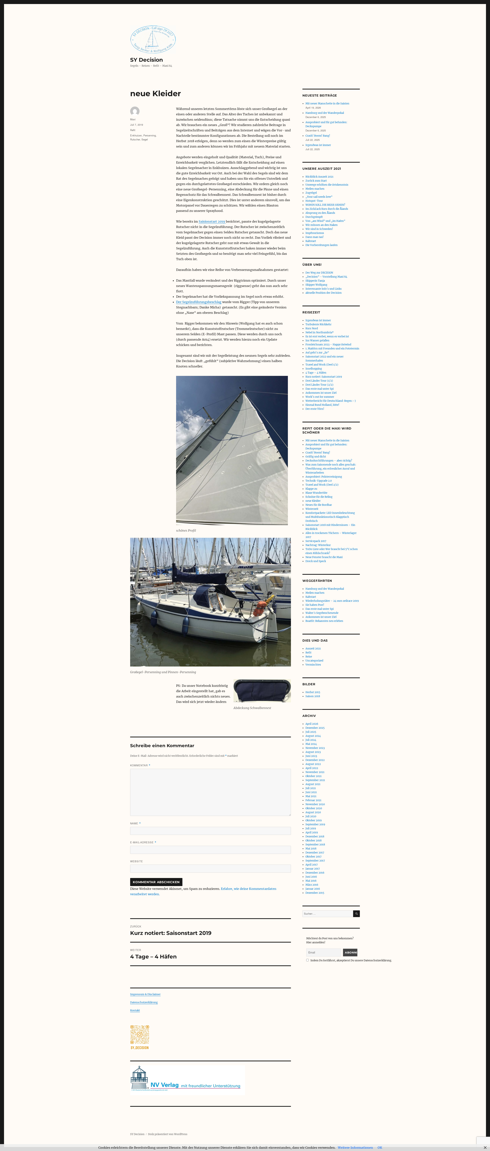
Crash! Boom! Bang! (317, 135)
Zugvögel (311, 192)
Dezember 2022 (315, 760)
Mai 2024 (311, 744)
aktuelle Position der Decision (323, 292)
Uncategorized (314, 660)
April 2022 (311, 768)
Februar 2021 (313, 800)
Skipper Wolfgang (316, 284)
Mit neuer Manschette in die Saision (327, 103)
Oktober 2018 (313, 840)
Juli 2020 (310, 816)
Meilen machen (314, 188)
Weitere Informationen (355, 1147)
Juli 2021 (310, 788)
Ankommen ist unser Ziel (320, 392)
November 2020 (315, 804)
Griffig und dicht (315, 456)
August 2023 (313, 752)
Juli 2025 (310, 732)
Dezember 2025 (315, 728)
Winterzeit (311, 509)
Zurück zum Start (316, 180)
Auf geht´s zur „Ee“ (317, 352)
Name (135, 823)
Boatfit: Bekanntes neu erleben (324, 621)
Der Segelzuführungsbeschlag (198, 302)
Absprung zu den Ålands (320, 213)
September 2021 (315, 780)
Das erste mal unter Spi (319, 388)
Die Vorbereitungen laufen (321, 245)
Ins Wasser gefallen (317, 340)
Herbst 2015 (312, 692)
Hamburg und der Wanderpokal (324, 113)
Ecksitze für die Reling (318, 496)
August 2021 (312, 784)
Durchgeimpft (314, 217)
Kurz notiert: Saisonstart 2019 (323, 376)
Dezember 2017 (314, 852)
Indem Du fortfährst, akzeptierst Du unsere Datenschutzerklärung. (351, 960)
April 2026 (311, 724)
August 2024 (313, 736)
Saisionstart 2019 (212, 221)
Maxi (133, 119)
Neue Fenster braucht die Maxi (324, 557)
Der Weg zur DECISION (319, 272)
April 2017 (311, 864)
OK (380, 1147)
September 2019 (315, 824)
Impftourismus (314, 233)
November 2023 (315, 748)
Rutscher (135, 139)
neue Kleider (313, 501)
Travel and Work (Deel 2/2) (322, 484)
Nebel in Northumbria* (319, 332)
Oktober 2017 (313, 856)
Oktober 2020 (313, 808)
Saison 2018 (312, 696)
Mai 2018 (310, 848)
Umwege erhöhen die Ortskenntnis (326, 184)
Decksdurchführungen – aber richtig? (328, 460)
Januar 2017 (312, 868)
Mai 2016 (311, 880)
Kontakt (135, 1010)
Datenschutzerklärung (144, 1002)
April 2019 (311, 832)
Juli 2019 (310, 828)
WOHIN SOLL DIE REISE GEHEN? (325, 205)
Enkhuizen (136, 135)
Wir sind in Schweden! (319, 229)
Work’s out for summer (319, 396)
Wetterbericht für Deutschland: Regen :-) (330, 401)
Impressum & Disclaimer (145, 994)
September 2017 (315, 860)
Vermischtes (313, 664)
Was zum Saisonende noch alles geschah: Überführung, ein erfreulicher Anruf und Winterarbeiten (330, 468)
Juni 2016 (311, 876)
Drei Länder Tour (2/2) (319, 384)
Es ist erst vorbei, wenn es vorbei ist (327, 336)
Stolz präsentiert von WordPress (167, 1134)
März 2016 (311, 884)
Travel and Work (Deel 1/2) (321, 364)
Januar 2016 (312, 888)
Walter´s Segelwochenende (321, 613)
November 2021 (314, 772)
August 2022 (313, 764)
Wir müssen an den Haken (321, 225)
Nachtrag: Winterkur (318, 545)
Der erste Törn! (314, 409)
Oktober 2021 (313, 776)
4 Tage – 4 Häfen (315, 372)
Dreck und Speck (315, 561)
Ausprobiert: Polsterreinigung (323, 476)
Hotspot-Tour (314, 200)
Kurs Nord (311, 328)
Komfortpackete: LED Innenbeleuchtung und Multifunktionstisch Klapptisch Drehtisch (330, 517)
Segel (144, 139)
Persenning (149, 135)
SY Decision (146, 60)
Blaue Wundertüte (316, 492)
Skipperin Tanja (315, 280)
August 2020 (313, 812)
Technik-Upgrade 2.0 (318, 480)
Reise (308, 656)
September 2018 (315, 844)
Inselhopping (313, 368)
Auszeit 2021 (313, 648)
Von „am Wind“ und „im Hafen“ (325, 221)
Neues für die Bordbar (318, 505)
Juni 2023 (311, 756)
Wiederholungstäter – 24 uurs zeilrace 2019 (332, 601)
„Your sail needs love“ (318, 196)
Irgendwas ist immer (318, 145)
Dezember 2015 (314, 892)
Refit (132, 130)
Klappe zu (311, 488)
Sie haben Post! (314, 605)
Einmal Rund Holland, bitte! (322, 405)
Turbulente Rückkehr (318, 324)
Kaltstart (310, 241)
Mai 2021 (310, 796)
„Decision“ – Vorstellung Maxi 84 (326, 276)
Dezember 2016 (314, 872)
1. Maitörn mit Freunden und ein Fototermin (332, 348)
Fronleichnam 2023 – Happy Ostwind (328, 344)
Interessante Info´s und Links (323, 288)
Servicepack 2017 (315, 541)
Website (136, 861)
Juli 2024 (310, 740)
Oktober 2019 (313, 820)
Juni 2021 (311, 792)
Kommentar (140, 765)
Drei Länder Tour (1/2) (319, 380)
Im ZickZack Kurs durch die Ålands (326, 209)
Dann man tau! (314, 237)
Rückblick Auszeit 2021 (319, 176)
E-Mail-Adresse (143, 842)
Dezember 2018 (314, 836)
